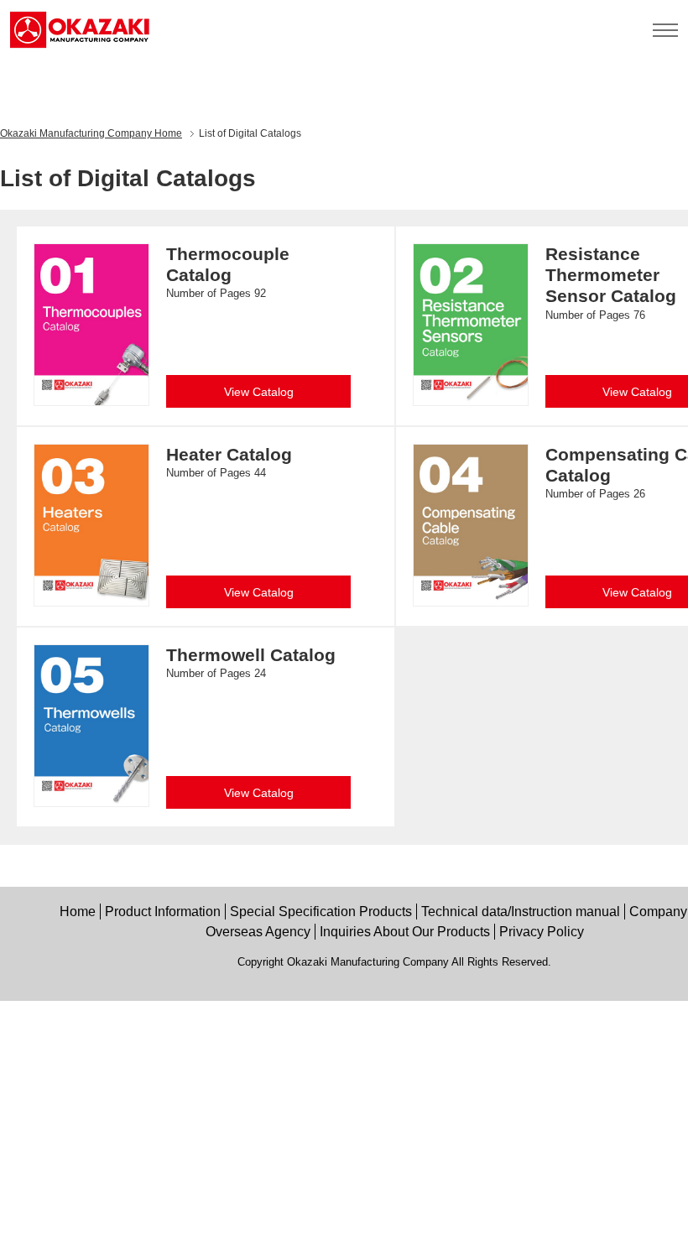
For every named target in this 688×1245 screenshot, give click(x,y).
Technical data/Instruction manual (520, 911)
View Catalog (259, 392)
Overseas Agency (258, 932)
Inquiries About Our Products (405, 932)
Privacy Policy (541, 932)
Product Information (163, 911)
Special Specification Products (321, 911)
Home (91, 133)
